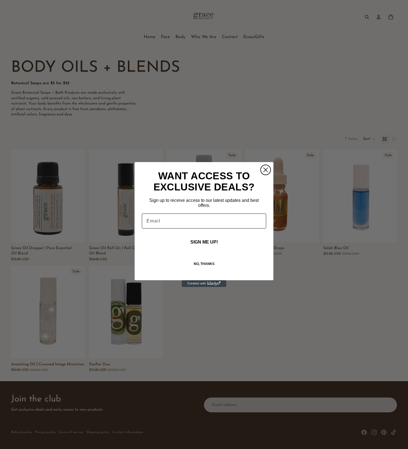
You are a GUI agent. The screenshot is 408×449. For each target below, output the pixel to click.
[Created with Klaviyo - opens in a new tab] (204, 283)
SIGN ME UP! (204, 242)
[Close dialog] (266, 170)
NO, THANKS (204, 264)
